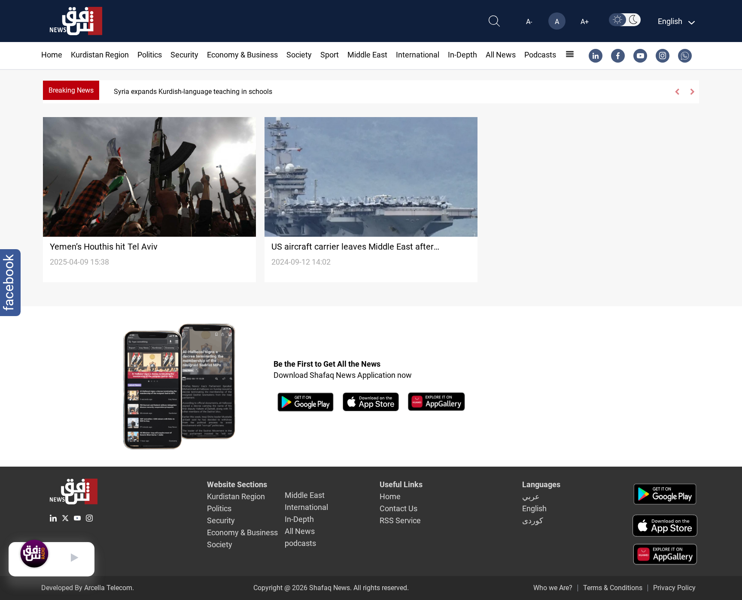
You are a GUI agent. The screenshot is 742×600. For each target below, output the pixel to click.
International (417, 54)
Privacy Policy (674, 588)
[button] (677, 91)
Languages (541, 484)
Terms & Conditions (612, 588)
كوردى (532, 520)
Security (184, 54)
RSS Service (400, 520)
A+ (585, 22)
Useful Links (401, 484)
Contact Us (398, 508)
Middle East (367, 54)
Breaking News (71, 90)
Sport (329, 54)
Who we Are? (552, 588)
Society (299, 54)
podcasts (540, 54)
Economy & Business (242, 54)
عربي (531, 496)
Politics (149, 54)
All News (501, 54)
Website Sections (237, 484)
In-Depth (462, 54)
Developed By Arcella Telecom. (87, 588)
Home (51, 54)
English (534, 508)
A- (529, 22)
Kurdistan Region (100, 54)
